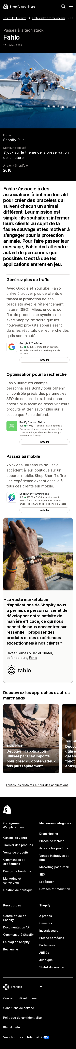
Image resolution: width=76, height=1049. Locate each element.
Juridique (46, 960)
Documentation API (16, 927)
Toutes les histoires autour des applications (37, 785)
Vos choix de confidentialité (23, 1037)
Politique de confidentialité (22, 1017)
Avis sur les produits (53, 848)
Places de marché (51, 841)
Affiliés (44, 952)
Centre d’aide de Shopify (14, 918)
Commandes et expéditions (14, 861)
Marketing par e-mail (54, 867)
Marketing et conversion (12, 880)
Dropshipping (48, 833)
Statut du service (51, 967)
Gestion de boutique (18, 890)
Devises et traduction (54, 889)
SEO (42, 874)
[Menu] (71, 6)
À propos (45, 916)
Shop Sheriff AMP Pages (34, 493)
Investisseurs (48, 930)
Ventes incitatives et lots (54, 857)
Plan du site (11, 1027)
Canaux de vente (15, 837)
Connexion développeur (20, 998)
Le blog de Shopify (16, 942)
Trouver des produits (18, 845)
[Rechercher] (63, 6)
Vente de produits (16, 852)
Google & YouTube (30, 343)
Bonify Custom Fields (32, 422)
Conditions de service (18, 1008)
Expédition (46, 881)
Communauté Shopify (18, 934)
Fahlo (9, 189)
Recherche (10, 949)
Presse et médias (51, 938)
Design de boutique (17, 871)
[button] (38, 352)
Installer (44, 359)
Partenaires (47, 945)
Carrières (45, 923)
